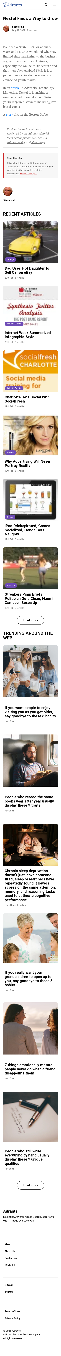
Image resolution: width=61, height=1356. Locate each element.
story (9, 114)
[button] (54, 4)
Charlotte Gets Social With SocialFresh (27, 399)
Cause (10, 517)
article (15, 88)
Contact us (11, 1258)
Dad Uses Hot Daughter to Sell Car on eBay (27, 270)
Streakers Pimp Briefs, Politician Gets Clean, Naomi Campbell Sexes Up (29, 598)
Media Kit (10, 1265)
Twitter (9, 1291)
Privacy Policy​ (12, 1318)
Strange (10, 259)
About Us (10, 1251)
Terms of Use (12, 1311)
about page (38, 142)
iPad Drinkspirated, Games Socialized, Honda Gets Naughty (27, 530)
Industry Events (14, 324)
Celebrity (11, 585)
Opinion (10, 453)
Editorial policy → (28, 173)
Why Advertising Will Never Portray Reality (28, 463)
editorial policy (16, 142)
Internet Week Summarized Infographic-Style (28, 335)
